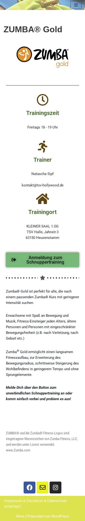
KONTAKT (12, 507)
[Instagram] (55, 487)
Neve (20, 516)
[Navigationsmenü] (75, 5)
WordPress (60, 516)
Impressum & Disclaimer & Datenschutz (35, 501)
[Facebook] (29, 487)
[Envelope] (42, 487)
